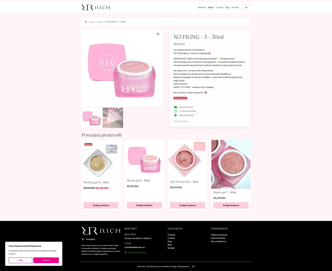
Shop (210, 7)
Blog (228, 7)
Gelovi (100, 21)
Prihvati (46, 260)
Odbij (20, 260)
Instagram (90, 239)
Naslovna (202, 7)
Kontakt (235, 7)
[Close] (59, 244)
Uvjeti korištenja (218, 238)
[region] (33, 254)
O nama (219, 7)
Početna (171, 234)
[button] (158, 34)
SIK (193, 266)
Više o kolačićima (218, 241)
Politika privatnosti (219, 234)
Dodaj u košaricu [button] (101, 205)
